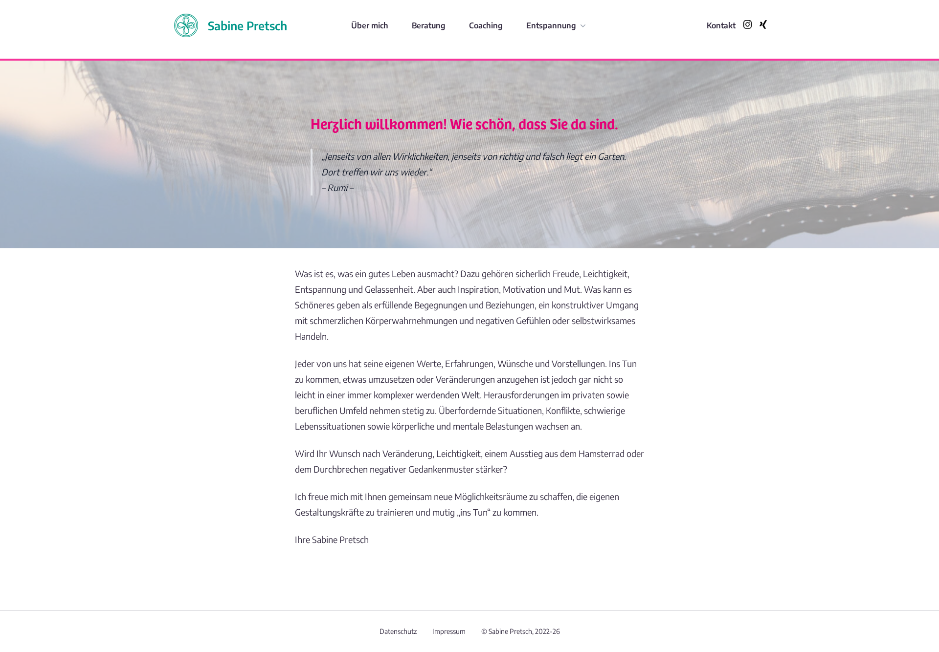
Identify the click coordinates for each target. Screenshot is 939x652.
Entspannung (551, 25)
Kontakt (721, 25)
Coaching (486, 25)
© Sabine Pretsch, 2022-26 (520, 631)
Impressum (449, 631)
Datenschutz (398, 631)
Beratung (429, 25)
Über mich (369, 25)
